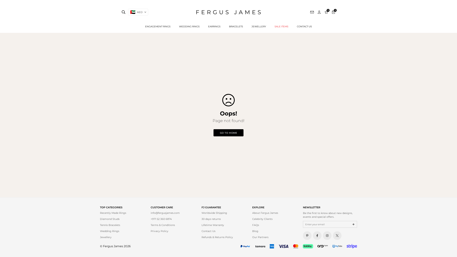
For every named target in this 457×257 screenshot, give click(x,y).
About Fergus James (265, 213)
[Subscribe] (353, 224)
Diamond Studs (110, 219)
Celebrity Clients (262, 219)
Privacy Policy (159, 231)
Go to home (228, 132)
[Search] (123, 12)
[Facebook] (317, 235)
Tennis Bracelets (110, 225)
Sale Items (281, 26)
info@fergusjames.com (165, 213)
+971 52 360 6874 (161, 219)
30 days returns (211, 219)
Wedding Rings (189, 26)
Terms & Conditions (163, 225)
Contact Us (304, 26)
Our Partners (260, 237)
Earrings (214, 26)
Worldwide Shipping (214, 213)
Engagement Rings (157, 26)
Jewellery (259, 26)
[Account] (319, 12)
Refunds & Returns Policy (217, 237)
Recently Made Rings (113, 213)
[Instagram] (327, 235)
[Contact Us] (312, 12)
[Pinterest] (307, 235)
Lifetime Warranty (213, 225)
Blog (255, 231)
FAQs (255, 225)
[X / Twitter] (337, 235)
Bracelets (236, 26)
